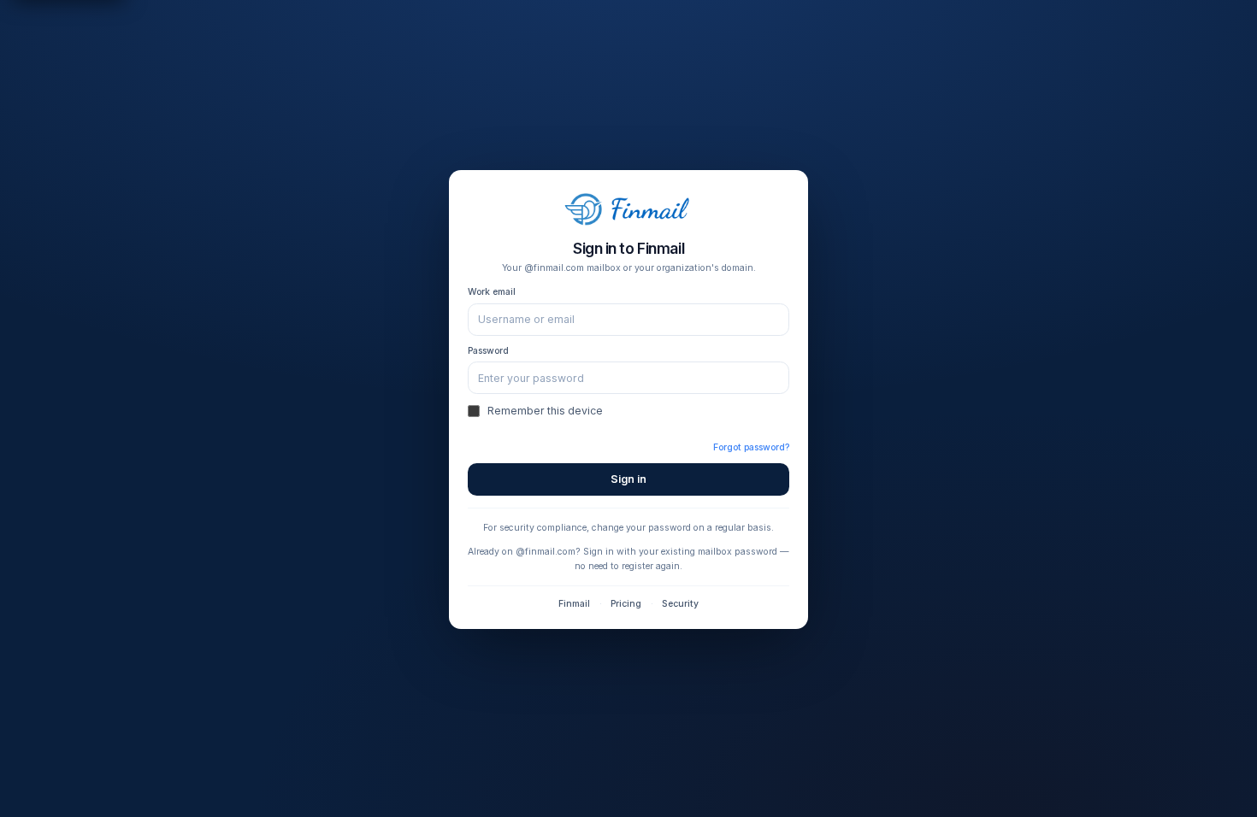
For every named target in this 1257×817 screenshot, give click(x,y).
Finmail (574, 603)
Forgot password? (751, 447)
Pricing (626, 603)
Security (680, 603)
